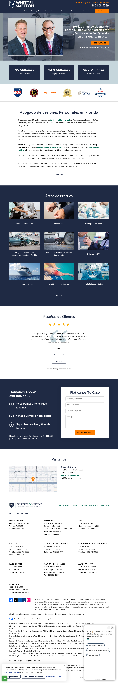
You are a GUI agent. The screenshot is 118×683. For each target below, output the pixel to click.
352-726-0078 (58, 552)
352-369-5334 (58, 572)
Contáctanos (102, 11)
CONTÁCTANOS (100, 43)
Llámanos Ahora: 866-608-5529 (22, 394)
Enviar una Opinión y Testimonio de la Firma (59, 369)
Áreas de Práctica (51, 11)
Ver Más (59, 295)
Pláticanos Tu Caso (85, 392)
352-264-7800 (92, 572)
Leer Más (59, 174)
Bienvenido (15, 11)
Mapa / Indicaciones (70, 475)
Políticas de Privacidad (79, 505)
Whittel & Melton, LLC (60, 120)
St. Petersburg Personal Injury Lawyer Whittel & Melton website (33, 626)
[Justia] (24, 600)
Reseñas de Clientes (86, 11)
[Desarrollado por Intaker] (103, 679)
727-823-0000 (23, 552)
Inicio (59, 505)
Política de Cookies (11, 672)
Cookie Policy (37, 619)
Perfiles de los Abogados (32, 11)
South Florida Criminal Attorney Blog (23, 653)
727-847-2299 (92, 529)
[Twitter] (16, 600)
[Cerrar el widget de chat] (112, 627)
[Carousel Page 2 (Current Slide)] (59, 354)
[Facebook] (11, 600)
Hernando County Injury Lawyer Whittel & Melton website (30, 636)
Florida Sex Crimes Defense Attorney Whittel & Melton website (32, 643)
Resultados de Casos (68, 11)
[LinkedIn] (20, 600)
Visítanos (59, 459)
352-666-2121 (58, 531)
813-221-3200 (75, 478)
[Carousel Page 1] (55, 354)
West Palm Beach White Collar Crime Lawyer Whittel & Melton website (35, 631)
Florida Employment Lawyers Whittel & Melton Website (30, 656)
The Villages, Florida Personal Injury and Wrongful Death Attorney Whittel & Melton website (43, 648)
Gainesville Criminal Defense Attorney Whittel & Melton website (33, 623)
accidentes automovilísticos (49, 147)
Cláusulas (66, 505)
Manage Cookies (50, 619)
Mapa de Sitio (93, 505)
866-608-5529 (100, 5)
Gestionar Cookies (53, 677)
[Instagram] (28, 600)
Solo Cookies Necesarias (33, 677)
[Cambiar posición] (108, 627)
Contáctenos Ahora (85, 432)
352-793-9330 (23, 572)
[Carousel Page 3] (63, 354)
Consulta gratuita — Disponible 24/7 (92, 2)
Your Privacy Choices (22, 619)
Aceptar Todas (12, 677)
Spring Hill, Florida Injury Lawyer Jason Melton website (29, 641)
